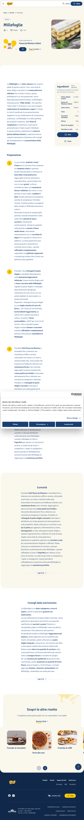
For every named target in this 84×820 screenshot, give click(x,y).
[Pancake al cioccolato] (16, 738)
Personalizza (40, 424)
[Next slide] (45, 768)
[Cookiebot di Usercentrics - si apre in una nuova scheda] (73, 394)
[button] (66, 4)
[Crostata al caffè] (67, 738)
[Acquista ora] (22, 49)
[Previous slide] (39, 768)
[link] (9, 795)
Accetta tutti (68, 424)
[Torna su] (78, 767)
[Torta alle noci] (42, 740)
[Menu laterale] (3, 3)
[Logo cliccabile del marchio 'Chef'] (10, 4)
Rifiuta (15, 424)
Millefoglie (19, 13)
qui (16, 410)
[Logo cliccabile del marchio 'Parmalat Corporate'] (12, 811)
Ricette (12, 13)
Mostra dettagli (72, 418)
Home (5, 13)
